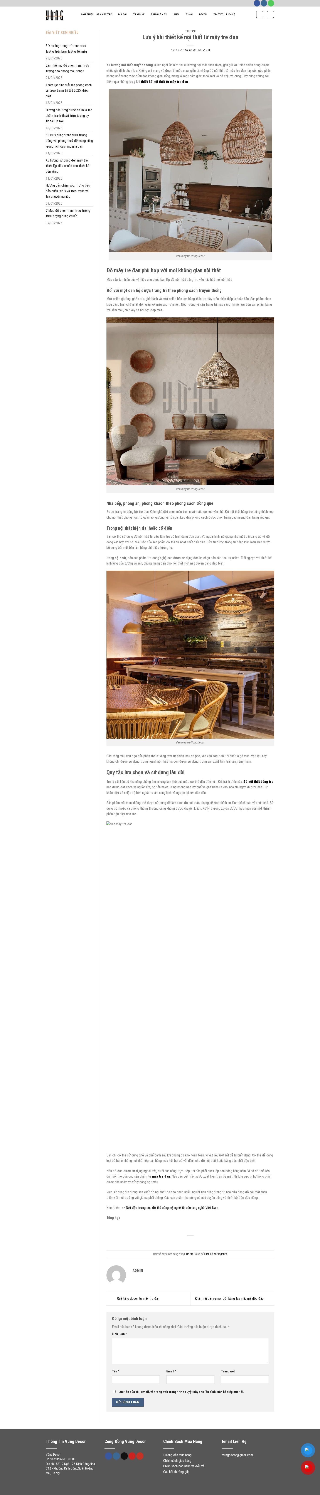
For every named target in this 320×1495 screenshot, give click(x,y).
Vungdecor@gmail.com (237, 1455)
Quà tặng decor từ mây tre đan (137, 1298)
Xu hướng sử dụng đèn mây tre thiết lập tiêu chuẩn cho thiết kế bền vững (67, 166)
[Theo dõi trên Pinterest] (132, 1456)
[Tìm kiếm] (259, 14)
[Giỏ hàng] (270, 14)
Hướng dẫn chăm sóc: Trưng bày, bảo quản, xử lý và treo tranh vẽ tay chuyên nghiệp (68, 191)
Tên (115, 1371)
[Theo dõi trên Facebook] (257, 3)
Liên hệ (230, 14)
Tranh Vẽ (139, 14)
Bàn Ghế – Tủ (159, 14)
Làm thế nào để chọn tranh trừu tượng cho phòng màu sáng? (67, 68)
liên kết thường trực (216, 1254)
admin (206, 50)
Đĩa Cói (122, 14)
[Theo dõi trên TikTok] (124, 1456)
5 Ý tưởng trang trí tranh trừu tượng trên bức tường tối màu (66, 49)
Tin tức (218, 14)
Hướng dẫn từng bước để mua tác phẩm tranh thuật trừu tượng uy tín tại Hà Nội (69, 115)
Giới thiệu (87, 14)
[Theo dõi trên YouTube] (139, 1456)
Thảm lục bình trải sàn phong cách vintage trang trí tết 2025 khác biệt (69, 90)
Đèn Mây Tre (104, 14)
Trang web (228, 1371)
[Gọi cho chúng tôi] (271, 3)
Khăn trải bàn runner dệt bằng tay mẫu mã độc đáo (229, 1298)
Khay (176, 14)
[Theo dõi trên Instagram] (264, 3)
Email (171, 1371)
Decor (203, 14)
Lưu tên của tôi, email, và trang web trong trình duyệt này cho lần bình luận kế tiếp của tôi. (181, 1392)
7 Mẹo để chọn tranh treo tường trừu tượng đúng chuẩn (68, 213)
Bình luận (119, 1334)
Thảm (189, 14)
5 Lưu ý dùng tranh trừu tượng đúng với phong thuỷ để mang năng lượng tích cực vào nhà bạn (69, 140)
